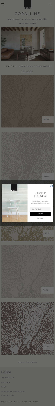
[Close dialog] (51, 186)
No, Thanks (40, 218)
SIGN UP (40, 214)
